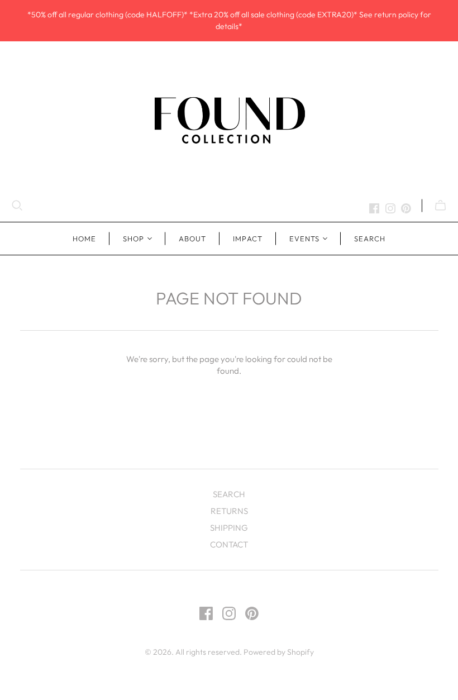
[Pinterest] (406, 208)
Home (84, 238)
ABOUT (192, 238)
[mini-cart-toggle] (440, 205)
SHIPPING (229, 527)
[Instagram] (390, 208)
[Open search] (17, 205)
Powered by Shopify (279, 652)
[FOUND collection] (229, 119)
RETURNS (229, 511)
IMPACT (247, 238)
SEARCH (369, 238)
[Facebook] (374, 208)
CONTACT (229, 544)
